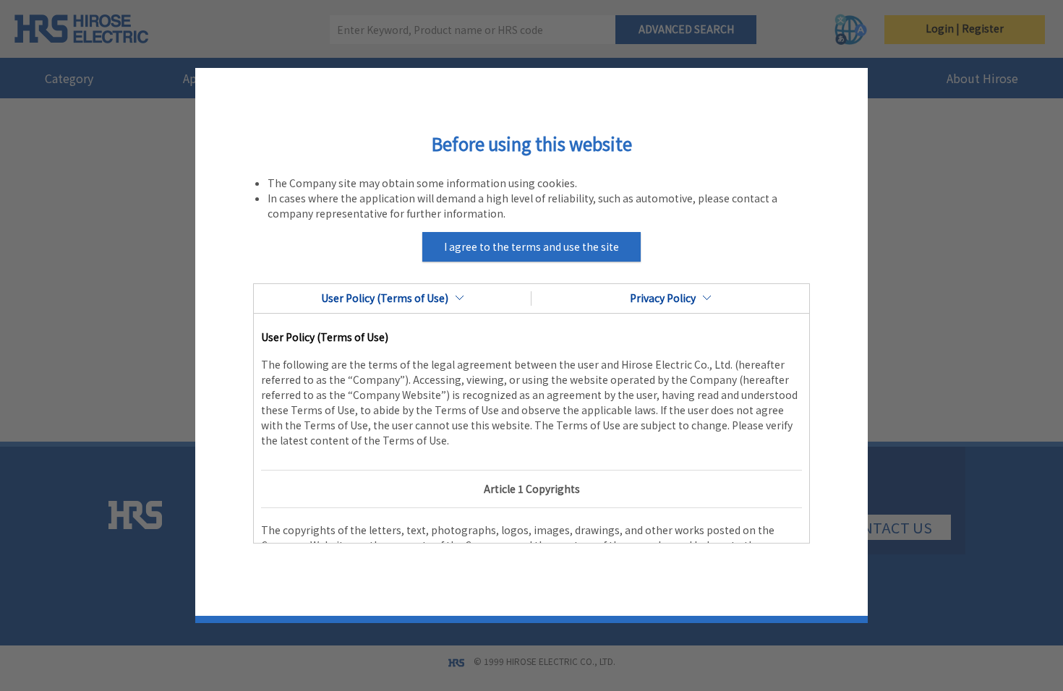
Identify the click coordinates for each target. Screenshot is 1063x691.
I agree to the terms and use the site (531, 246)
